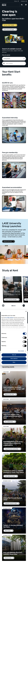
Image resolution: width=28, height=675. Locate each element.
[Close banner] (26, 311)
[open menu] (26, 5)
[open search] (22, 5)
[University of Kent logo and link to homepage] (4, 5)
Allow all (14, 355)
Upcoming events (8, 367)
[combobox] (16, 63)
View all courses (6, 55)
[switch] (25, 338)
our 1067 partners (9, 317)
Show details (21, 351)
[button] (26, 5)
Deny (14, 362)
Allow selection (14, 358)
